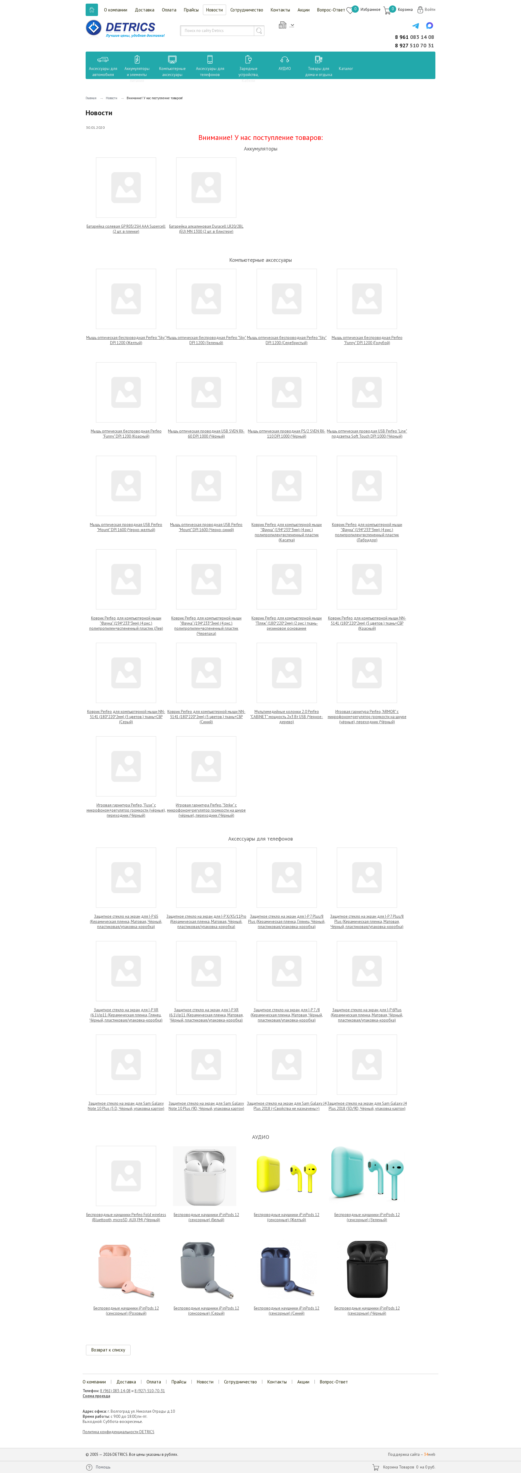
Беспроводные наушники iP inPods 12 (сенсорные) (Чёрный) (367, 1311)
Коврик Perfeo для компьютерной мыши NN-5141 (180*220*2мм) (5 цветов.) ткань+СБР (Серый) (126, 716)
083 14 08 (414, 36)
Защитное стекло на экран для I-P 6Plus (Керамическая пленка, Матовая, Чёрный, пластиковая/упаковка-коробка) (367, 1015)
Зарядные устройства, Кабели (248, 74)
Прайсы (191, 10)
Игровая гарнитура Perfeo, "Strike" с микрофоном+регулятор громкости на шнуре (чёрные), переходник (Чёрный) (206, 810)
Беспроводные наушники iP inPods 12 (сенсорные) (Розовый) (126, 1311)
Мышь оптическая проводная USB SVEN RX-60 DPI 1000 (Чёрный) (206, 434)
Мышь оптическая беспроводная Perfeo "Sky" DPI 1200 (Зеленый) (206, 340)
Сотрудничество (246, 10)
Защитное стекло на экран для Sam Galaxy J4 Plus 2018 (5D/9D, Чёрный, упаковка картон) (367, 1106)
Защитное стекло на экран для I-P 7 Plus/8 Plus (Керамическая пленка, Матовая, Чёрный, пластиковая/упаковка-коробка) (367, 921)
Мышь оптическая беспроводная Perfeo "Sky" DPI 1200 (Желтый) (126, 340)
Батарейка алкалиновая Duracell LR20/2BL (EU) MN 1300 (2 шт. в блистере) (206, 229)
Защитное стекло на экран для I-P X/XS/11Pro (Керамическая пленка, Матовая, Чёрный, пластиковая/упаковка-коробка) (206, 921)
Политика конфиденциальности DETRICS (118, 1431)
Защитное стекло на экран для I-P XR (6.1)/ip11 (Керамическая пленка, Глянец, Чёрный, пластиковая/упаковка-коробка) (126, 1015)
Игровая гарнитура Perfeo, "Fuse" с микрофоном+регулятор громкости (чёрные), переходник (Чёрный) (126, 810)
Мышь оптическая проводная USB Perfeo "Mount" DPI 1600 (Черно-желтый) (126, 527)
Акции (304, 10)
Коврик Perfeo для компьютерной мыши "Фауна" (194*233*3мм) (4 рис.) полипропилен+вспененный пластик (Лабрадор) (367, 532)
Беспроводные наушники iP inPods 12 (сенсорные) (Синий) (286, 1311)
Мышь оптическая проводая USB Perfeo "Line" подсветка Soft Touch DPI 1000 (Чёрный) (367, 434)
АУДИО (285, 68)
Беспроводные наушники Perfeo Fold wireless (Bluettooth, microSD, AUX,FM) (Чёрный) (126, 1217)
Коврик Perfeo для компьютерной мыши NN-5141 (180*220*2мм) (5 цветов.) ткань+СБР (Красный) (367, 623)
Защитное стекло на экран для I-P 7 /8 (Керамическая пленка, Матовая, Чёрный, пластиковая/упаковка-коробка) (287, 1015)
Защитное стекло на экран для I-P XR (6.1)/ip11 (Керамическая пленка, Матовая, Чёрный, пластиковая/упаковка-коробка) (206, 1015)
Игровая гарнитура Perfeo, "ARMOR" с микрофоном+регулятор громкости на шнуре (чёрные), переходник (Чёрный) (367, 716)
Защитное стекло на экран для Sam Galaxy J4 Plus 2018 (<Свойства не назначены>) (287, 1106)
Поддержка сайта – (411, 1454)
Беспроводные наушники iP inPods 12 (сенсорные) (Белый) (206, 1217)
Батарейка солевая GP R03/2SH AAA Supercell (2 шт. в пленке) (126, 229)
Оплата (169, 10)
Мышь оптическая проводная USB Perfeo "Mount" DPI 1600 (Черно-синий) (206, 527)
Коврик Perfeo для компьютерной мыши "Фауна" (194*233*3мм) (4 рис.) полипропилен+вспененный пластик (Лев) (126, 623)
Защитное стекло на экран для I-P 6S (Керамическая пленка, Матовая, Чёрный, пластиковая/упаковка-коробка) (126, 921)
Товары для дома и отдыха (318, 71)
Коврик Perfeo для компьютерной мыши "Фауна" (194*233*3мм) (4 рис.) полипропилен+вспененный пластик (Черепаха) (206, 626)
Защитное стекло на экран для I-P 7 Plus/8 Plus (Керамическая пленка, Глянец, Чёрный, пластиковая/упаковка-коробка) (286, 921)
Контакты (280, 10)
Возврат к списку (108, 1350)
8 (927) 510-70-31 (149, 1390)
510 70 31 (414, 45)
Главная (91, 98)
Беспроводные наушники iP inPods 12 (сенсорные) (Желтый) (286, 1217)
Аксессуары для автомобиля (103, 71)
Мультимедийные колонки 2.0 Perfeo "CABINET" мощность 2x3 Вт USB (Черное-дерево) (286, 716)
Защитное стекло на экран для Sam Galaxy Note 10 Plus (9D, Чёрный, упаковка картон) (206, 1106)
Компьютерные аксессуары (172, 71)
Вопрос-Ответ (331, 10)
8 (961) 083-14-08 (115, 1390)
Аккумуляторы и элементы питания (137, 74)
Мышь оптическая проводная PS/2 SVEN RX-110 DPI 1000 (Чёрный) (286, 434)
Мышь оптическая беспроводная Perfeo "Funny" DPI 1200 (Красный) (126, 434)
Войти (430, 9)
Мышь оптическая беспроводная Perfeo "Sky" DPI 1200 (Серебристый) (287, 340)
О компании (115, 10)
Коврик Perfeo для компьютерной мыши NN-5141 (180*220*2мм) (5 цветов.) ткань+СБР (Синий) (206, 716)
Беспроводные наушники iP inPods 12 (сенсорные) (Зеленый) (367, 1217)
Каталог (340, 68)
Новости (214, 10)
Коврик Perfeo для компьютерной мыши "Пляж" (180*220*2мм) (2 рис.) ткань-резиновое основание (286, 623)
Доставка (144, 10)
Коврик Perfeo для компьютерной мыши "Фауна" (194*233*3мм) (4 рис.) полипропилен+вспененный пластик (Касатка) (286, 532)
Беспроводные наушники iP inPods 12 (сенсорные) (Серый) (206, 1311)
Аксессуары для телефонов (210, 71)
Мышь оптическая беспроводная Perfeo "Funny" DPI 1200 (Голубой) (367, 340)
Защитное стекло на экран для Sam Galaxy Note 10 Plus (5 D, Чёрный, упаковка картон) (126, 1106)
